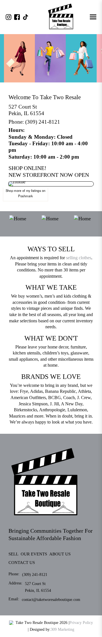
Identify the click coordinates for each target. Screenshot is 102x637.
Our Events (34, 554)
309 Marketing (62, 629)
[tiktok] (25, 17)
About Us (60, 554)
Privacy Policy (81, 623)
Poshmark (25, 196)
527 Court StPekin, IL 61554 (26, 110)
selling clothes (78, 257)
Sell (13, 554)
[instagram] (8, 17)
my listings (33, 190)
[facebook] (17, 17)
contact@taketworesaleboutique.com (51, 599)
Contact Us (21, 562)
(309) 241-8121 (42, 122)
